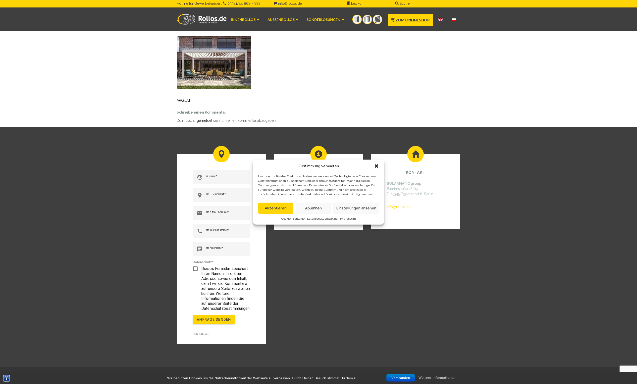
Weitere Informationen (437, 378)
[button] (376, 166)
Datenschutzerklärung (322, 218)
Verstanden (400, 378)
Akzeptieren (275, 208)
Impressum (348, 218)
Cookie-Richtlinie (293, 218)
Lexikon (357, 3)
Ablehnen (313, 208)
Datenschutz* (203, 262)
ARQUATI (184, 100)
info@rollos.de (289, 3)
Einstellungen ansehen (356, 208)
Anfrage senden (214, 319)
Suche (404, 3)
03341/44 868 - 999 (243, 3)
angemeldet (202, 121)
